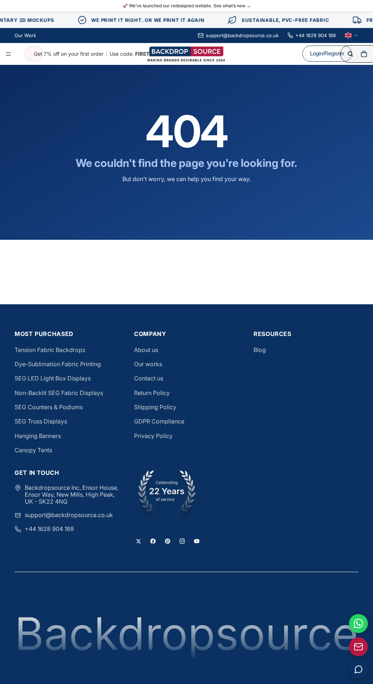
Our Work (25, 35)
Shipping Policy (155, 407)
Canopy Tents (33, 450)
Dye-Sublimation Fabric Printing (58, 364)
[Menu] (8, 54)
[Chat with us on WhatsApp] (358, 623)
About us (146, 349)
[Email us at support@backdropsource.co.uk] (358, 646)
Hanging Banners (38, 435)
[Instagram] (182, 541)
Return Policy (152, 392)
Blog (260, 349)
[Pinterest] (167, 541)
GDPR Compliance (159, 421)
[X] (138, 541)
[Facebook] (153, 541)
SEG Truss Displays (41, 421)
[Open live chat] (358, 669)
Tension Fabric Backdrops (50, 349)
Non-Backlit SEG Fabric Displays (59, 392)
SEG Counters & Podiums (49, 407)
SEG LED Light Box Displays (53, 378)
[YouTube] (196, 541)
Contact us (148, 378)
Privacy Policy (153, 435)
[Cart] (364, 54)
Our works (148, 364)
